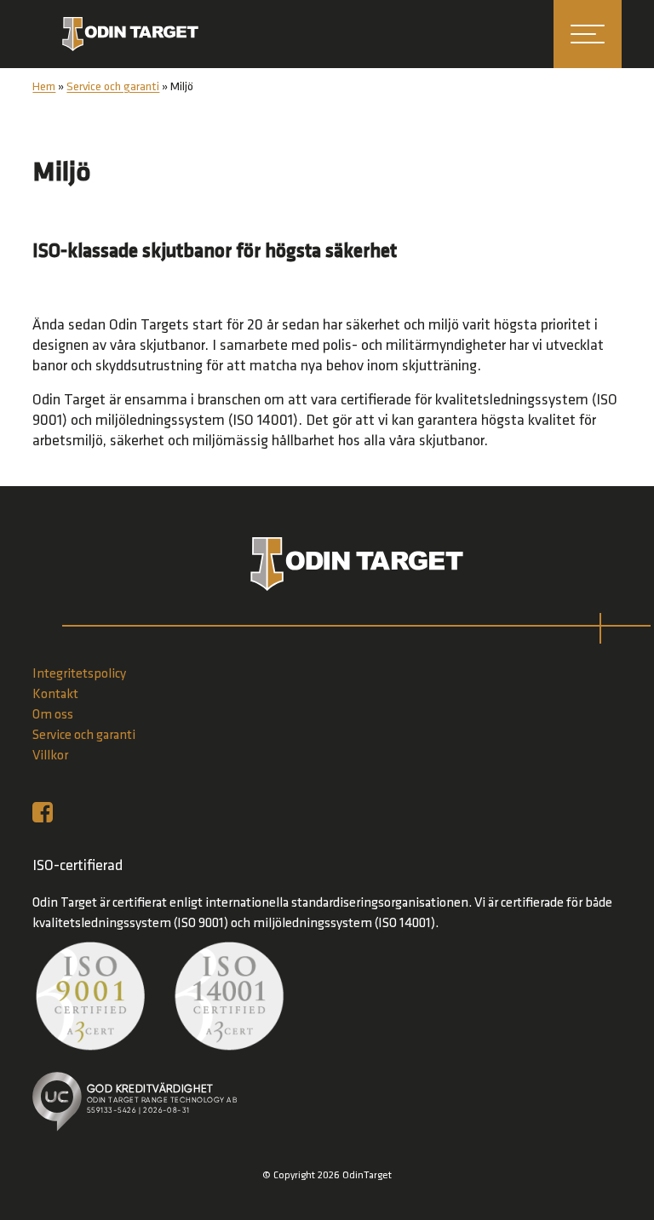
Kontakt (55, 695)
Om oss (52, 715)
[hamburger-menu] (588, 34)
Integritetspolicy (79, 674)
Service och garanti (112, 87)
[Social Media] (46, 812)
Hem (43, 87)
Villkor (50, 756)
